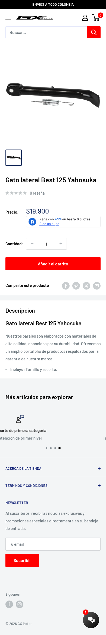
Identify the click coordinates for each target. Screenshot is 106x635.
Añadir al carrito (53, 263)
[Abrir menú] (8, 18)
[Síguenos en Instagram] (19, 604)
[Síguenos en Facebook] (9, 604)
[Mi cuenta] (85, 18)
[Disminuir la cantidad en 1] (32, 243)
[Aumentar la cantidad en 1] (61, 243)
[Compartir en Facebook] (66, 285)
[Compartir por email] (97, 285)
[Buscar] (94, 32)
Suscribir (22, 560)
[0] (96, 17)
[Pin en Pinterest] (76, 285)
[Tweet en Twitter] (86, 285)
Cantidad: (14, 243)
